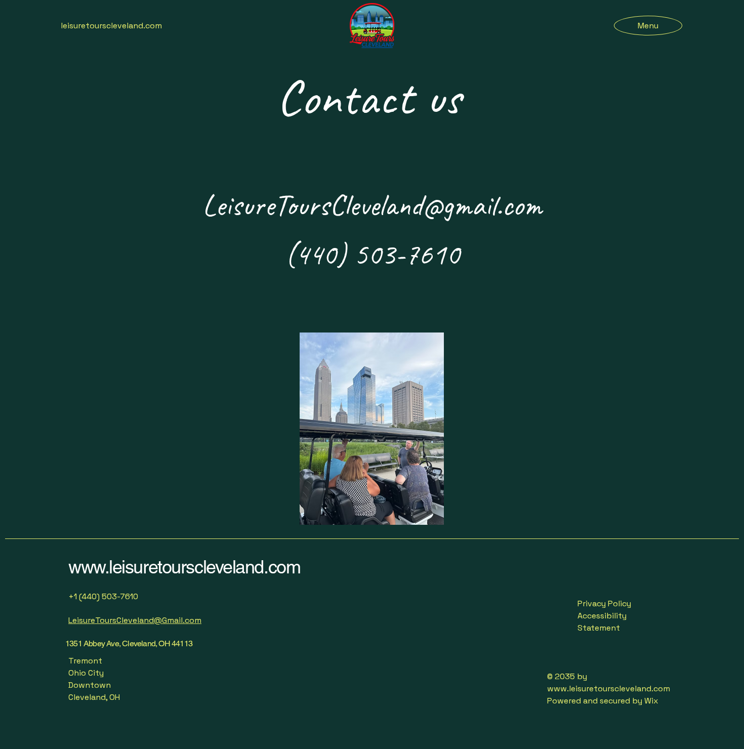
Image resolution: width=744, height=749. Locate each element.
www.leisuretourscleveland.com (184, 566)
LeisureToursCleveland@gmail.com (372, 205)
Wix (652, 700)
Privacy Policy (604, 603)
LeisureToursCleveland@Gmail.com (134, 620)
